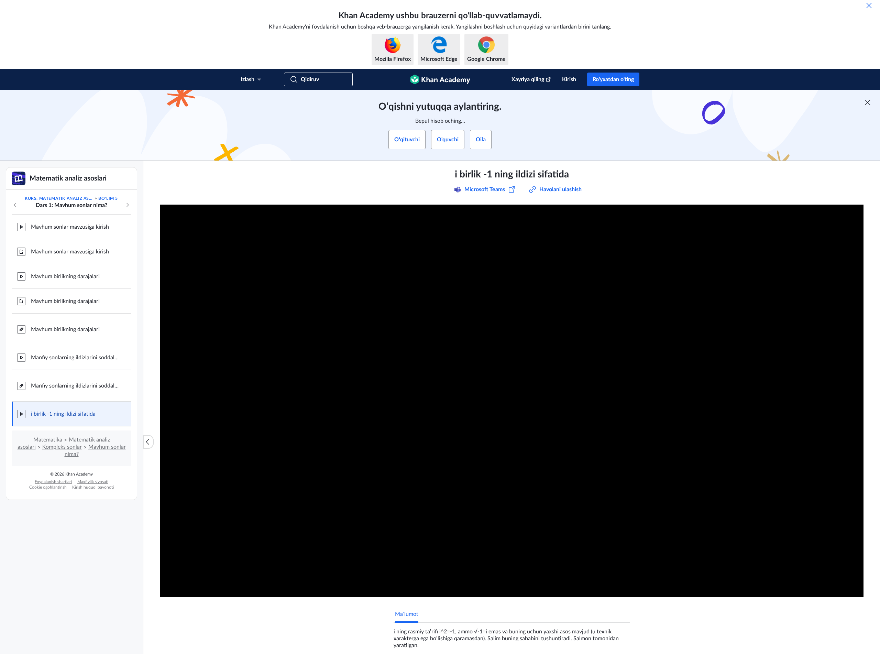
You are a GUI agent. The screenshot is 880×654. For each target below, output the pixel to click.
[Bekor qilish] (869, 5)
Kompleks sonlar (62, 447)
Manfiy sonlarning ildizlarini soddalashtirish (75, 357)
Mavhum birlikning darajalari (65, 276)
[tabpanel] (512, 636)
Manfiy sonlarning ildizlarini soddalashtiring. (75, 386)
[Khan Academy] (440, 79)
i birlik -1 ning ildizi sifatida (63, 414)
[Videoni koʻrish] (511, 401)
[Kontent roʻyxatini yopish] (148, 442)
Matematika (47, 440)
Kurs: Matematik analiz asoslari (59, 198)
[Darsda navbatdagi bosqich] (127, 205)
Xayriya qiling (528, 79)
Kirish (569, 79)
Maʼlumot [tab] (406, 614)
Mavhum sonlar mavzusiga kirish (70, 227)
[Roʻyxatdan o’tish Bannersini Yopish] (867, 102)
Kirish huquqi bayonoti (93, 487)
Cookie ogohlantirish (48, 487)
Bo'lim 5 (108, 198)
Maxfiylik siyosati (92, 482)
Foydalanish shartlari (53, 482)
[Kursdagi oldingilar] (15, 205)
